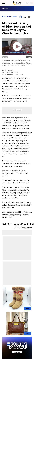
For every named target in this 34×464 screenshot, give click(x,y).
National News (9, 17)
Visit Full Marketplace (23, 227)
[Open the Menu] (3, 2)
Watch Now (28, 3)
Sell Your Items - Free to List (18, 224)
